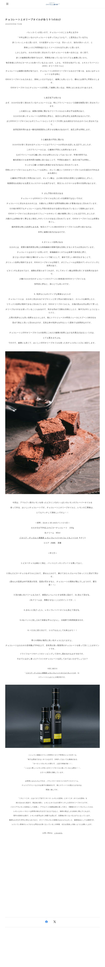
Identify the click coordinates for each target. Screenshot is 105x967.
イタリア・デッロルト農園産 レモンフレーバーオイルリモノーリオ (51, 673)
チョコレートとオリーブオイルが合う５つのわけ (33, 19)
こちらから (58, 833)
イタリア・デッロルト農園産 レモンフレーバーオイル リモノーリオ (48, 538)
